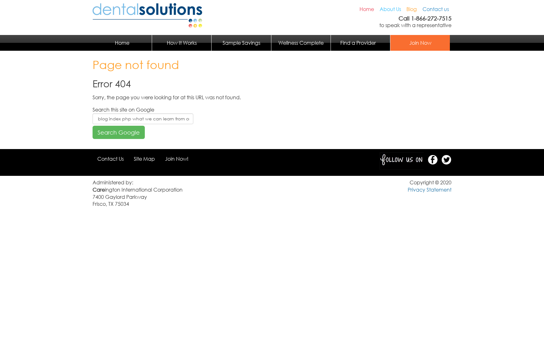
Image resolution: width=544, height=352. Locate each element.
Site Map (144, 159)
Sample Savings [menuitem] (241, 43)
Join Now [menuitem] (420, 43)
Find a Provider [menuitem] (358, 43)
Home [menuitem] (122, 43)
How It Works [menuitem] (182, 43)
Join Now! (177, 159)
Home (367, 9)
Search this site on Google (123, 110)
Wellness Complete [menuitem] (301, 43)
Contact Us (110, 159)
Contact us (435, 9)
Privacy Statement (429, 190)
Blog (411, 9)
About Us (390, 9)
